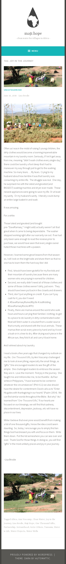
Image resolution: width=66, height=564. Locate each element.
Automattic (42, 558)
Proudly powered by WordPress (31, 554)
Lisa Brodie (24, 95)
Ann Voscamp (25, 519)
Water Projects (18, 531)
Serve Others (36, 527)
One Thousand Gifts (45, 523)
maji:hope (33, 33)
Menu (35, 50)
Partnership (9, 527)
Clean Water (39, 519)
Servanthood (23, 527)
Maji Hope (29, 523)
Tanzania (48, 527)
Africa (14, 519)
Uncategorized (13, 89)
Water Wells (32, 531)
